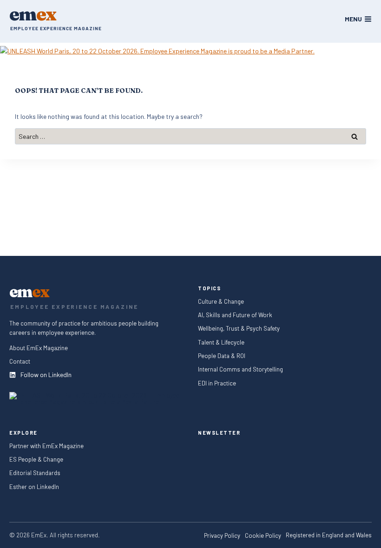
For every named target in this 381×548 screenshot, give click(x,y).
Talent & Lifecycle (222, 342)
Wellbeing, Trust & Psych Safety (239, 328)
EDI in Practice (217, 382)
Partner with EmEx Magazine (46, 445)
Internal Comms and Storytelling (240, 369)
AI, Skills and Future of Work (235, 315)
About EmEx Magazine (38, 348)
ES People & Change (36, 459)
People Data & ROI (221, 355)
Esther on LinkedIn (34, 486)
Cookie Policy (263, 535)
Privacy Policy (222, 535)
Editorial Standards (34, 473)
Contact (19, 361)
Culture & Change (221, 301)
